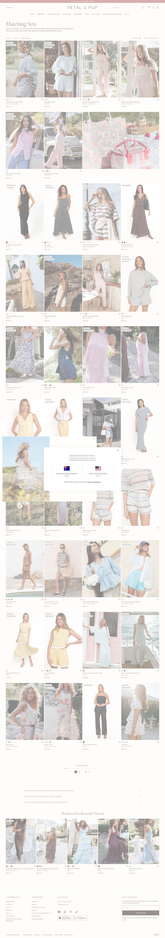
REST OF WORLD (94, 482)
